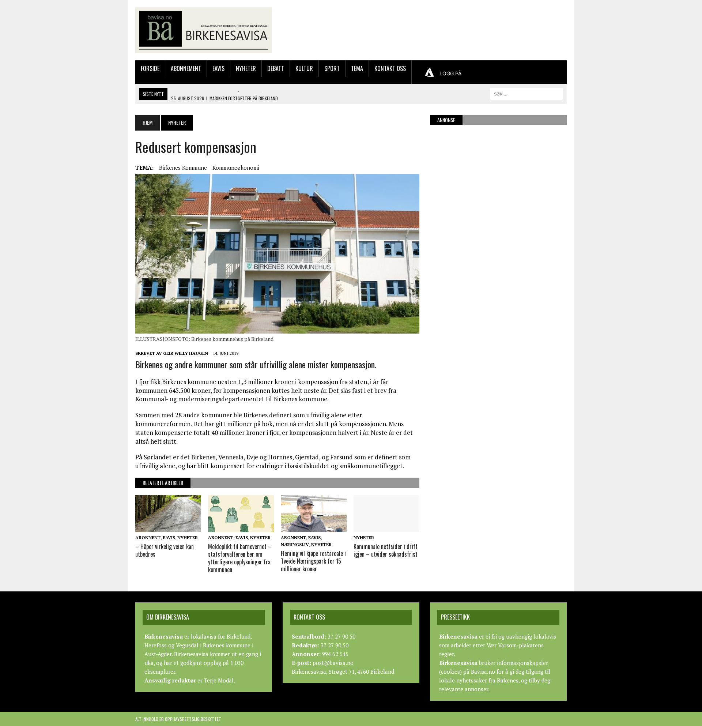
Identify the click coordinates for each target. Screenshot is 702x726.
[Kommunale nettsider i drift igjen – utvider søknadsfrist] (386, 527)
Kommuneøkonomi (235, 167)
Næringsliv (295, 544)
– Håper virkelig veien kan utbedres (164, 550)
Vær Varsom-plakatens (515, 645)
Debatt (275, 68)
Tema (357, 68)
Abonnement (186, 68)
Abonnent (148, 537)
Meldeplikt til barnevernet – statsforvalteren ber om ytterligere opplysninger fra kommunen (240, 557)
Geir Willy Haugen (185, 353)
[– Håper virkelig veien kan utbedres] (168, 527)
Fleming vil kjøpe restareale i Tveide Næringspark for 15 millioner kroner (313, 561)
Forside (150, 68)
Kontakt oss (390, 68)
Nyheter (246, 68)
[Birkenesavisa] (203, 30)
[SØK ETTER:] (526, 93)
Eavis (218, 68)
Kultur (304, 68)
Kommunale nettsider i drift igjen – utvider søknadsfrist (386, 550)
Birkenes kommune (183, 167)
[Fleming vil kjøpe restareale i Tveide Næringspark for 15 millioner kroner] (314, 527)
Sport (332, 68)
